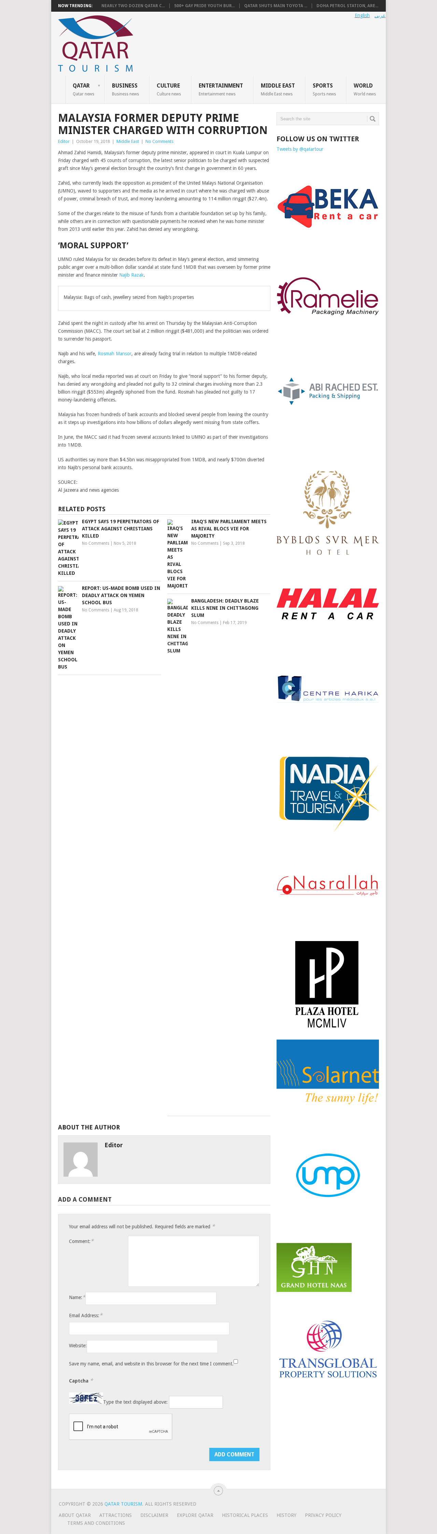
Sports (324, 89)
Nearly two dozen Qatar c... (133, 5)
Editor (64, 141)
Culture (169, 89)
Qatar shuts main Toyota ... (275, 5)
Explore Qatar (195, 1515)
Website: (78, 1345)
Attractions (115, 1515)
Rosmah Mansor (114, 353)
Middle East (278, 89)
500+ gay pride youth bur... (204, 5)
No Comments (159, 141)
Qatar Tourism (123, 1504)
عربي (380, 15)
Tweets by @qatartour (300, 149)
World (365, 89)
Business (125, 89)
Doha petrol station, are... (347, 5)
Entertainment (221, 89)
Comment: (81, 1241)
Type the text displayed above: (135, 1402)
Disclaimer (154, 1515)
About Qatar (75, 1515)
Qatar (83, 89)
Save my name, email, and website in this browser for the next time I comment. (151, 1363)
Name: (77, 1297)
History (286, 1515)
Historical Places (245, 1515)
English (362, 15)
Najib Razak (131, 275)
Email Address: (85, 1315)
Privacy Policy (323, 1515)
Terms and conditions (96, 1523)
